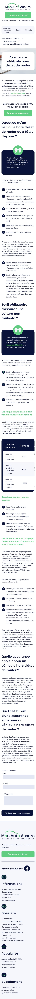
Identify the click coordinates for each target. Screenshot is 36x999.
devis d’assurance (18, 93)
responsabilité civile (14, 345)
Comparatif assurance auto (12, 924)
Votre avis (8, 794)
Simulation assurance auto (12, 921)
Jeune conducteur (8, 964)
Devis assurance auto (10, 927)
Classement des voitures (11, 987)
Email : (5, 783)
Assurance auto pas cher (7, 30)
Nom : (5, 773)
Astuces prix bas (8, 990)
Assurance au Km (8, 967)
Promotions (6, 935)
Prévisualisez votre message (17, 813)
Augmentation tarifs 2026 (12, 959)
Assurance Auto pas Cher (11, 889)
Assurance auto (8, 919)
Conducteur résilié (9, 962)
